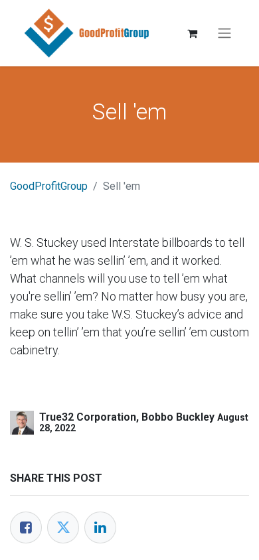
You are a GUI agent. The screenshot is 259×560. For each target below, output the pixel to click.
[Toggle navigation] (224, 33)
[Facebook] (26, 527)
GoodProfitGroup (49, 186)
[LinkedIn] (100, 527)
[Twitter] (63, 527)
